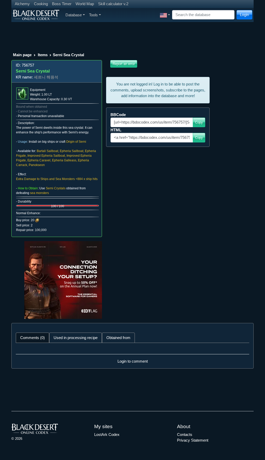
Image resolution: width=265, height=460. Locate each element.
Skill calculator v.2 (113, 4)
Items (43, 55)
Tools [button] (93, 15)
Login (244, 14)
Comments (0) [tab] (32, 337)
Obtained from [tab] (118, 337)
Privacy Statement (192, 440)
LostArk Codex (107, 434)
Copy (199, 122)
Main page (22, 55)
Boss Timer (61, 4)
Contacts (184, 434)
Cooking (41, 4)
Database (73, 15)
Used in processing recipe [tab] (76, 337)
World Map (85, 4)
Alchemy (22, 4)
